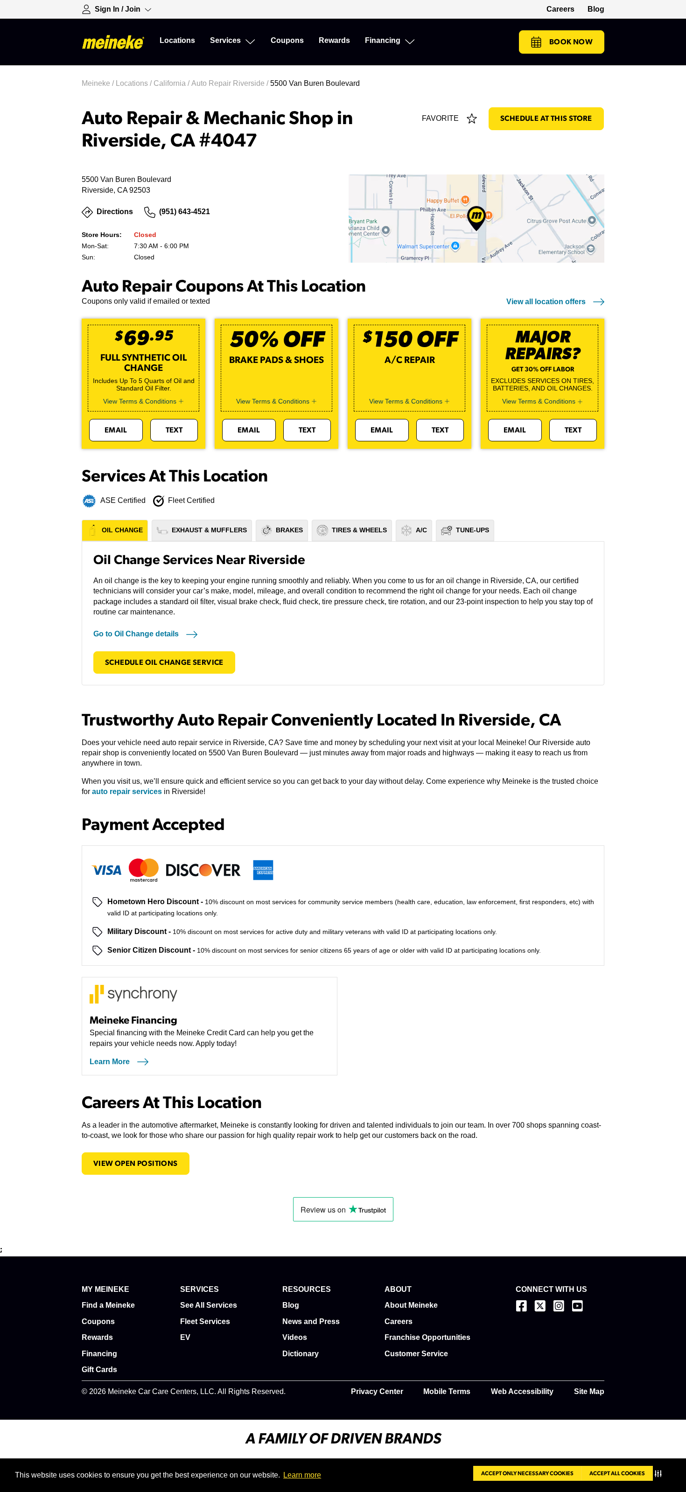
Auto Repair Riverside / (230, 83)
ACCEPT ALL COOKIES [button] (617, 1473)
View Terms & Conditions (139, 401)
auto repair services (127, 791)
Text (174, 430)
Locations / (135, 83)
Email (116, 430)
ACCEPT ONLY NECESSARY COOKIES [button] (527, 1473)
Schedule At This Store (546, 118)
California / (172, 83)
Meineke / (99, 83)
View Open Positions (135, 1163)
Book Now (571, 42)
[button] (660, 1473)
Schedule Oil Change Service (164, 662)
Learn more (302, 1475)
